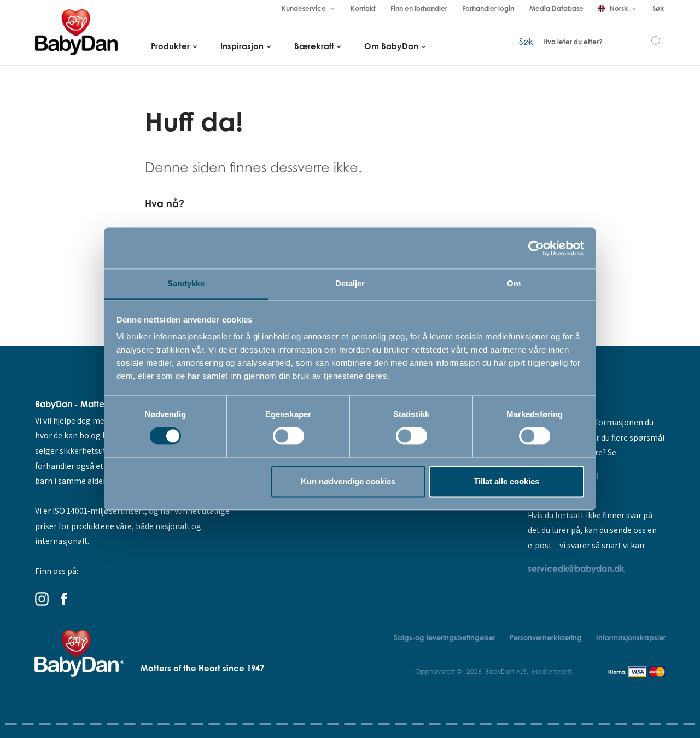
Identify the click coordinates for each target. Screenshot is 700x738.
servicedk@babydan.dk (576, 568)
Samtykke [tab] (186, 283)
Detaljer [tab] (350, 283)
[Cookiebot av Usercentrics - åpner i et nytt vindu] (536, 248)
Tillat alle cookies (506, 481)
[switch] (288, 436)
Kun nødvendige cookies (348, 481)
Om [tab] (514, 283)
